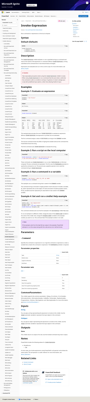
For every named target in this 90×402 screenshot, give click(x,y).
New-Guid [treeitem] (7, 257)
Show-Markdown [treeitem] (9, 329)
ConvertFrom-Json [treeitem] (9, 93)
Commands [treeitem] (7, 75)
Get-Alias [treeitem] (7, 155)
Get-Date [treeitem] (7, 160)
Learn (22, 21)
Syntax (74, 23)
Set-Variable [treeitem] (8, 324)
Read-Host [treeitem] (7, 280)
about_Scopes (24, 68)
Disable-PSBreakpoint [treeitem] (10, 119)
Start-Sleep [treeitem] (7, 334)
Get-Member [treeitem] (8, 181)
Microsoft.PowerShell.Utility (39, 21)
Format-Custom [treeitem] (8, 142)
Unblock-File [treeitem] (8, 344)
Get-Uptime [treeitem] (7, 209)
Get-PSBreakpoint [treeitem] (9, 183)
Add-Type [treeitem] (7, 80)
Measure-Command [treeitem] (9, 247)
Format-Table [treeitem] (8, 150)
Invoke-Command (28, 362)
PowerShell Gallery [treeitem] (7, 28)
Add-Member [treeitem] (8, 78)
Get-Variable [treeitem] (8, 211)
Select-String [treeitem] (8, 303)
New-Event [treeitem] (7, 254)
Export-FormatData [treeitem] (9, 137)
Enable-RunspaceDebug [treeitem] (10, 127)
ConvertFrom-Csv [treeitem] (9, 91)
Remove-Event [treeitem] (8, 290)
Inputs (74, 31)
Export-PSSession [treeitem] (9, 139)
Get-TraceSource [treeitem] (9, 199)
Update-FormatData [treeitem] (9, 350)
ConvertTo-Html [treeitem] (8, 109)
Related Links (76, 36)
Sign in (86, 12)
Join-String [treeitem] (7, 244)
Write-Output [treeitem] (8, 373)
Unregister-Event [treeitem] (9, 347)
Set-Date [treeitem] (7, 314)
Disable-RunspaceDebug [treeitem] (11, 121)
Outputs (75, 32)
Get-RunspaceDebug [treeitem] (10, 194)
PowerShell (28, 21)
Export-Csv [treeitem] (7, 134)
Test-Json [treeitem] (7, 339)
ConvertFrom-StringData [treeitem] (11, 101)
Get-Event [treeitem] (7, 165)
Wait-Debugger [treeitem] (8, 357)
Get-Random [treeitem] (8, 188)
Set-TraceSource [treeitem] (9, 321)
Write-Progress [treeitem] (8, 375)
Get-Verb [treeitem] (7, 214)
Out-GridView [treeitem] (8, 272)
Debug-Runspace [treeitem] (9, 116)
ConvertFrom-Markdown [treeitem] (10, 96)
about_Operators (25, 354)
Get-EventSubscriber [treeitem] (10, 168)
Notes (74, 34)
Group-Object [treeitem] (8, 217)
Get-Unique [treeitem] (7, 206)
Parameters (75, 29)
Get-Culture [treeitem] (8, 158)
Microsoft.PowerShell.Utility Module (33, 30)
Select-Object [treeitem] (8, 301)
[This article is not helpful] (86, 41)
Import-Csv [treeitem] (7, 224)
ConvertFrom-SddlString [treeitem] (10, 98)
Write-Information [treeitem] (9, 370)
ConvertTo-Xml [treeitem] (8, 114)
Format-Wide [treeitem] (8, 152)
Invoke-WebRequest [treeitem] (9, 242)
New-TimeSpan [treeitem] (8, 265)
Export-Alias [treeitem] (8, 129)
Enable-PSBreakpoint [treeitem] (10, 124)
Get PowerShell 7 (83, 16)
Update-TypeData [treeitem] (9, 355)
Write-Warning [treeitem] (8, 380)
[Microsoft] (3, 12)
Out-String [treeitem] (7, 278)
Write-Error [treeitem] (7, 365)
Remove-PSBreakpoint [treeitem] (10, 293)
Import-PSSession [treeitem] (9, 234)
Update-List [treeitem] (7, 352)
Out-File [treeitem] (7, 270)
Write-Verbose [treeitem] (8, 378)
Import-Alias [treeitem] (8, 219)
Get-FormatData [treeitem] (9, 173)
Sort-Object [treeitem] (7, 332)
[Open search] (83, 12)
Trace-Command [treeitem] (9, 342)
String (57, 255)
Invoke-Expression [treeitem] (9, 236)
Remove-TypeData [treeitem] (9, 296)
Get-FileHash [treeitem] (8, 170)
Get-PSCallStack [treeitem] (8, 186)
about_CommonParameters (30, 302)
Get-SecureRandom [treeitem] (9, 196)
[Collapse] (17, 20)
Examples (75, 27)
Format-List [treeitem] (7, 147)
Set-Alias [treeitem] (7, 311)
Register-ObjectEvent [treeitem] (10, 285)
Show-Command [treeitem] (9, 326)
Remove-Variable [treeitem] (9, 298)
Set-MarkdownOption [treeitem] (10, 316)
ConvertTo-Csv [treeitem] (8, 106)
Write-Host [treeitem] (7, 368)
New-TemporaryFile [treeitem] (9, 262)
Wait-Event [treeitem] (7, 360)
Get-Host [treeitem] (7, 175)
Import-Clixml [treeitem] (8, 222)
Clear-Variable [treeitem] (8, 83)
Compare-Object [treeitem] (9, 85)
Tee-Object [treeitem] (7, 337)
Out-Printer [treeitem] (7, 275)
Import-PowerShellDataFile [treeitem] (9, 230)
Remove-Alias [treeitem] (8, 288)
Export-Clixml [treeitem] (8, 132)
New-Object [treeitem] (8, 260)
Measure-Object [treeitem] (9, 249)
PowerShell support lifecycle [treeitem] (9, 38)
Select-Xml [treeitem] (7, 306)
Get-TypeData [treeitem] (8, 201)
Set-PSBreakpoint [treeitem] (9, 319)
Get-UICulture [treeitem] (8, 204)
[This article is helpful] (85, 41)
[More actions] (68, 21)
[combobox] (10, 22)
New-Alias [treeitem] (7, 252)
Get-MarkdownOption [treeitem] (10, 178)
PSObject (24, 318)
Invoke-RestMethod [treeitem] (9, 239)
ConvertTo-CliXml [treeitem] (9, 103)
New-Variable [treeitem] (8, 267)
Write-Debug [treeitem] (8, 362)
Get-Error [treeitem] (7, 163)
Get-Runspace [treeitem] (8, 191)
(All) (22, 271)
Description (75, 25)
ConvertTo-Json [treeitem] (8, 111)
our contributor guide (30, 382)
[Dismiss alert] (87, 3)
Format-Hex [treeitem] (7, 145)
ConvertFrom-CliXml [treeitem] (9, 88)
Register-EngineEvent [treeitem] (10, 283)
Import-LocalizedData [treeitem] (10, 227)
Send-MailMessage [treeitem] (9, 308)
